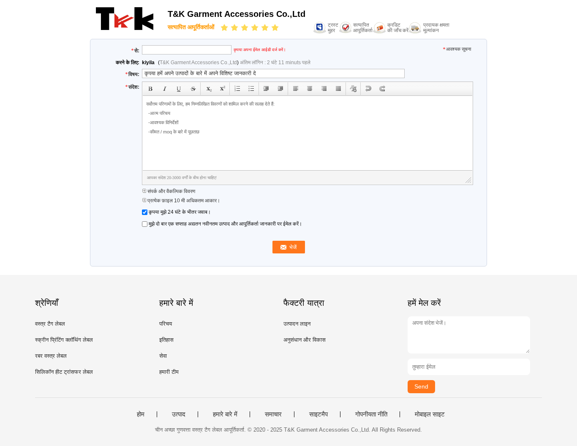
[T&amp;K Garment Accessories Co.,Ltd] (124, 29)
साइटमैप (318, 414)
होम (140, 414)
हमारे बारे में (225, 414)
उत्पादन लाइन (296, 324)
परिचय (165, 324)
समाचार (273, 414)
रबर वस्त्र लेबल (51, 356)
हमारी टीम (169, 372)
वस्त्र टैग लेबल (50, 324)
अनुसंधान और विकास (304, 340)
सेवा (163, 356)
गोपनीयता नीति (371, 414)
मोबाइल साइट (430, 414)
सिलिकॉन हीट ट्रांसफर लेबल (64, 372)
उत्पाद (178, 414)
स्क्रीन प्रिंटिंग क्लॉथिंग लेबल (64, 340)
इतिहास (166, 340)
